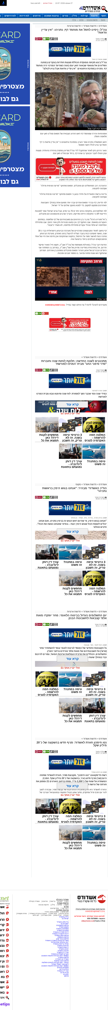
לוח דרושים (10, 15)
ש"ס (85, 518)
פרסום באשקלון (63, 937)
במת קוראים (54, 908)
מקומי (103, 20)
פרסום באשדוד (63, 957)
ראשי (103, 15)
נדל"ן (74, 15)
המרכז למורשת (97, 390)
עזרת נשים (57, 915)
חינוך (67, 901)
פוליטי (81, 20)
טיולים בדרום (64, 969)
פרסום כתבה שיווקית (61, 961)
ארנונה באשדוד (63, 951)
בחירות (90, 518)
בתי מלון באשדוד (63, 922)
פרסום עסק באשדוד (61, 935)
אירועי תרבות (64, 913)
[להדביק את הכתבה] (45, 314)
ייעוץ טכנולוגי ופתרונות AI (60, 942)
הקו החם (36, 915)
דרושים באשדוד (63, 947)
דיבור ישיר (65, 908)
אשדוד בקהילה (62, 899)
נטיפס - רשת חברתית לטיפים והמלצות (55, 962)
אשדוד (80, 518)
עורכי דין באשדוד (63, 952)
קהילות (84, 15)
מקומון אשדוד (64, 927)
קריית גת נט (64, 973)
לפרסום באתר (35, 3)
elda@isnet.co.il (87, 921)
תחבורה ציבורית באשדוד (38, 913)
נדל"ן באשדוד (64, 917)
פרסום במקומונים (62, 925)
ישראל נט (65, 919)
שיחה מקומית (22, 913)
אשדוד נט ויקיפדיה (62, 959)
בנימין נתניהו (98, 518)
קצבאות (86, 645)
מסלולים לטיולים (63, 968)
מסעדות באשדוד (63, 930)
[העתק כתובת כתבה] (53, 40)
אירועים (36, 15)
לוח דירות (24, 15)
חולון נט (66, 974)
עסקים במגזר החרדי (52, 912)
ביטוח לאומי (98, 645)
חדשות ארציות (92, 20)
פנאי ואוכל (53, 913)
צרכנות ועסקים (51, 15)
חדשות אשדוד (90, 26)
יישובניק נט (64, 924)
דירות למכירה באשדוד (61, 932)
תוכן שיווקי (65, 912)
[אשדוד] (93, 13)
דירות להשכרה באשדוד (60, 934)
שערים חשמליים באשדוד (60, 954)
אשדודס (102, 26)
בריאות (52, 901)
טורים (65, 15)
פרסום (66, 976)
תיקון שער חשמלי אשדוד (60, 964)
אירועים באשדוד (63, 946)
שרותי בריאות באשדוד (61, 944)
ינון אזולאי (74, 518)
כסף (91, 645)
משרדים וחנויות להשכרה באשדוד (57, 940)
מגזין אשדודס (46, 915)
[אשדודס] (89, 903)
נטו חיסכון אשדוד (97, 772)
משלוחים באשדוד (62, 929)
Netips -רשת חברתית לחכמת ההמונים (55, 956)
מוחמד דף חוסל (97, 59)
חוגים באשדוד (64, 949)
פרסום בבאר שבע (62, 939)
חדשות (94, 15)
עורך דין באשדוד (63, 971)
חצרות (60, 901)
